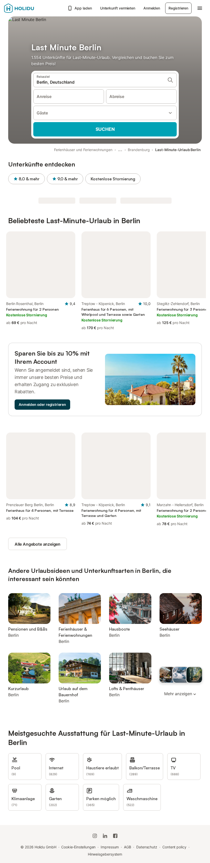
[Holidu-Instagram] (94, 835)
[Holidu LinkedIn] (105, 835)
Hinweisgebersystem (105, 854)
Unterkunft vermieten (117, 8)
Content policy (174, 847)
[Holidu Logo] (29, 8)
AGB (127, 847)
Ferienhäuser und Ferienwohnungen (83, 150)
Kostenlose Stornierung (113, 178)
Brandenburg (139, 150)
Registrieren (178, 8)
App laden (83, 8)
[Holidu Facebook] (115, 835)
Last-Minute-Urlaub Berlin (178, 150)
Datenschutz (146, 847)
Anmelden (151, 8)
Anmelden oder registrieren (42, 404)
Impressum (110, 847)
